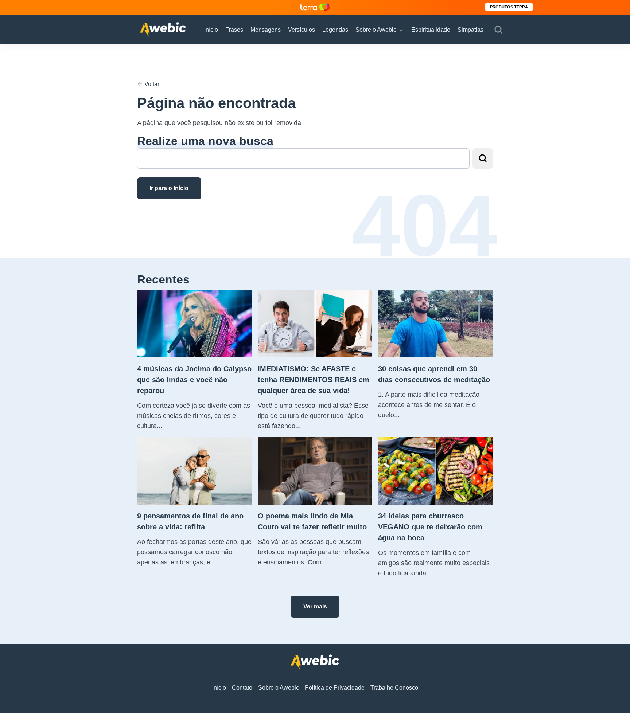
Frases (234, 30)
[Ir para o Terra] (315, 7)
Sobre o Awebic (375, 30)
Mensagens (265, 30)
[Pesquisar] (498, 30)
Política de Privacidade (335, 688)
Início (211, 30)
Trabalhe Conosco (394, 688)
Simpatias (470, 30)
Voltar (151, 84)
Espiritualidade (430, 30)
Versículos (301, 30)
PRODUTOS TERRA (509, 7)
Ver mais (315, 606)
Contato (242, 688)
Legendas (335, 30)
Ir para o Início (168, 188)
